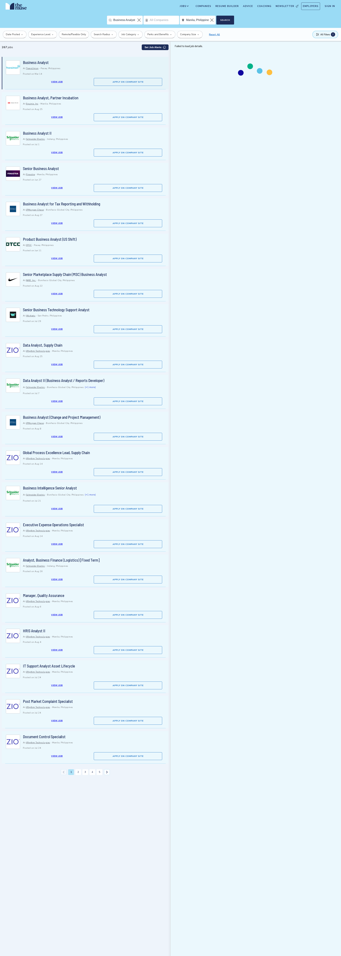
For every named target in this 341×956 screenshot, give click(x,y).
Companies (203, 6)
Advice (248, 6)
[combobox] (128, 20)
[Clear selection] (139, 20)
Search (225, 20)
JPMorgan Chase (35, 209)
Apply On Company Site (128, 81)
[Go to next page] (107, 772)
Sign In (330, 6)
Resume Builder (227, 6)
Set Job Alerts (153, 47)
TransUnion (32, 68)
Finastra (30, 174)
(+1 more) (90, 387)
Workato (31, 315)
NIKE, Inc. (31, 280)
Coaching (264, 6)
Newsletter (285, 6)
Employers (310, 6)
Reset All (214, 34)
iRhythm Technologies (38, 351)
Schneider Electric (35, 139)
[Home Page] (16, 7)
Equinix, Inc (32, 103)
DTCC (29, 245)
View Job (57, 81)
